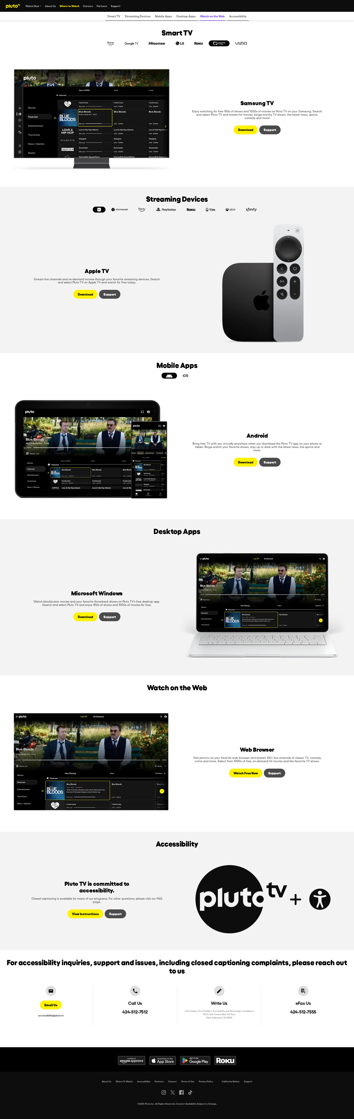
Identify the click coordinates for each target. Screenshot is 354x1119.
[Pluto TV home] (13, 6)
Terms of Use (187, 1081)
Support (248, 1081)
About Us (106, 1081)
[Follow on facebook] (181, 1092)
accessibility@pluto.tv (51, 1015)
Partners (159, 1081)
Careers (172, 1081)
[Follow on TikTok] (190, 1092)
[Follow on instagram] (164, 1092)
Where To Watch (124, 1081)
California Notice (231, 1081)
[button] (111, 43)
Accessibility (143, 1081)
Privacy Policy (206, 1081)
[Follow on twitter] (172, 1092)
